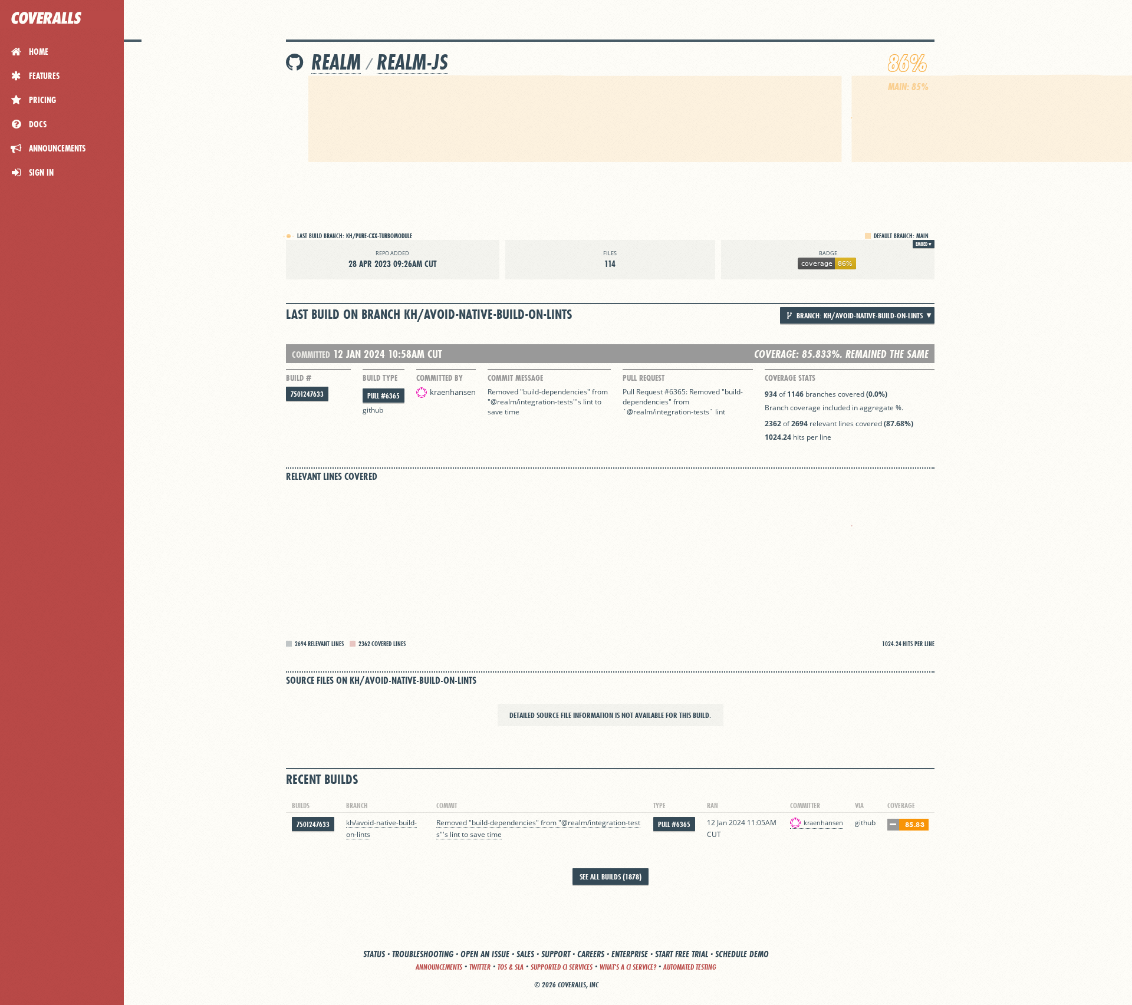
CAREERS (590, 954)
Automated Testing (689, 967)
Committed (311, 354)
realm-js (412, 62)
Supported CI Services (562, 967)
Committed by (439, 378)
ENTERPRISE (629, 954)
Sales (525, 954)
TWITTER (480, 967)
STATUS (374, 954)
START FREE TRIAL (681, 954)
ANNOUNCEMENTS (439, 967)
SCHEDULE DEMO (742, 954)
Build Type (380, 378)
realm (336, 62)
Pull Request (643, 378)
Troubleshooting (422, 954)
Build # (298, 378)
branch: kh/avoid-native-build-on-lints (859, 315)
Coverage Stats (790, 378)
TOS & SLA (511, 967)
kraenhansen (453, 392)
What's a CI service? (628, 967)
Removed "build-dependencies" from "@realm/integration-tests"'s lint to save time (549, 402)
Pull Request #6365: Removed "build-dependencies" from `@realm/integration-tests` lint (683, 402)
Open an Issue (484, 954)
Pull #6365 (383, 396)
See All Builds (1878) (610, 876)
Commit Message (515, 378)
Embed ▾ (924, 244)
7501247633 (307, 394)
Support (555, 954)
